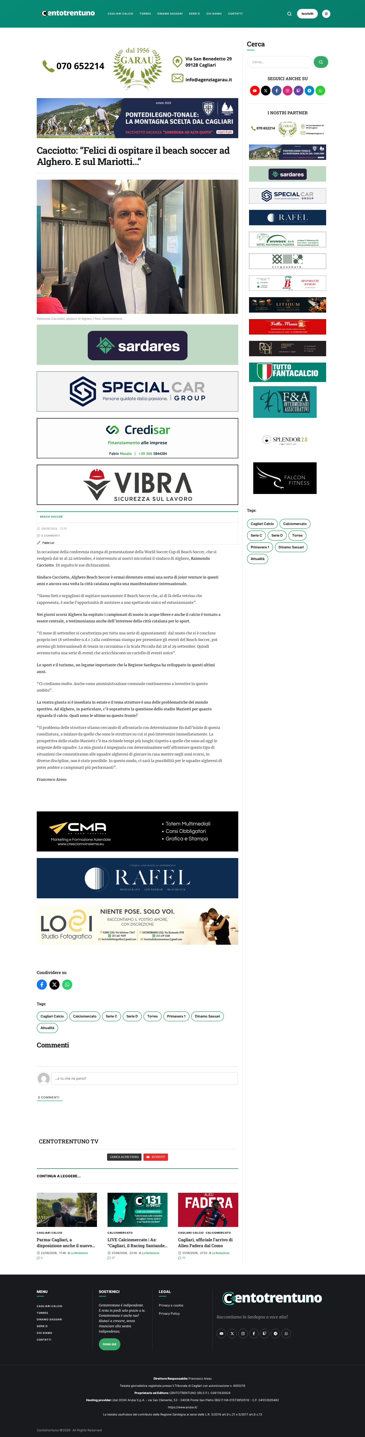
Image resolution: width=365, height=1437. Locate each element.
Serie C (111, 1016)
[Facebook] (42, 985)
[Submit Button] (321, 62)
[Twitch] (299, 91)
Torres (152, 1016)
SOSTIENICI (109, 1292)
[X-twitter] (266, 91)
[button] (289, 14)
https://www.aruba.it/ (182, 1407)
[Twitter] (54, 985)
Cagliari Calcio (52, 1016)
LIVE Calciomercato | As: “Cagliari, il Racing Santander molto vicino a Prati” (137, 1245)
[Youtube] (255, 91)
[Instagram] (288, 91)
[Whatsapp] (320, 91)
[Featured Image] (67, 1210)
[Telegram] (310, 91)
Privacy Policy (169, 1314)
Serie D (132, 1016)
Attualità (47, 1028)
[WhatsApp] (67, 985)
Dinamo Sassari (207, 1016)
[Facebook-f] (277, 91)
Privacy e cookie (171, 1305)
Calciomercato (85, 1016)
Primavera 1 (176, 1016)
